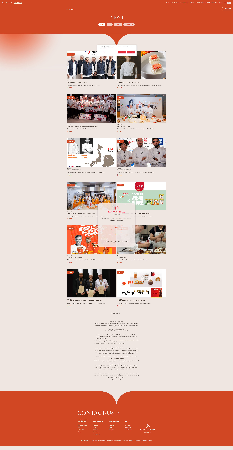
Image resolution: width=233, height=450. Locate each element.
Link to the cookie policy (102, 48)
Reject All (121, 52)
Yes (116, 227)
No (116, 234)
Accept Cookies (131, 52)
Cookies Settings (102, 52)
